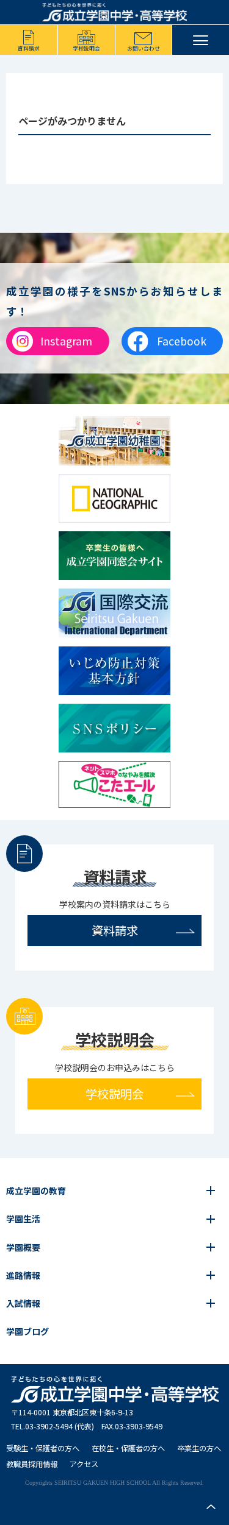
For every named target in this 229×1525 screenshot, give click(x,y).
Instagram (66, 341)
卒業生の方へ (199, 1448)
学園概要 (23, 1247)
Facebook (181, 341)
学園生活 (23, 1218)
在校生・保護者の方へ (128, 1448)
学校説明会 (86, 48)
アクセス (84, 1464)
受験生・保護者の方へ (42, 1448)
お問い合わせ (143, 48)
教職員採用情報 (31, 1464)
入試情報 (23, 1303)
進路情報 (23, 1275)
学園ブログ (27, 1331)
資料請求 (29, 48)
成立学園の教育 (36, 1190)
